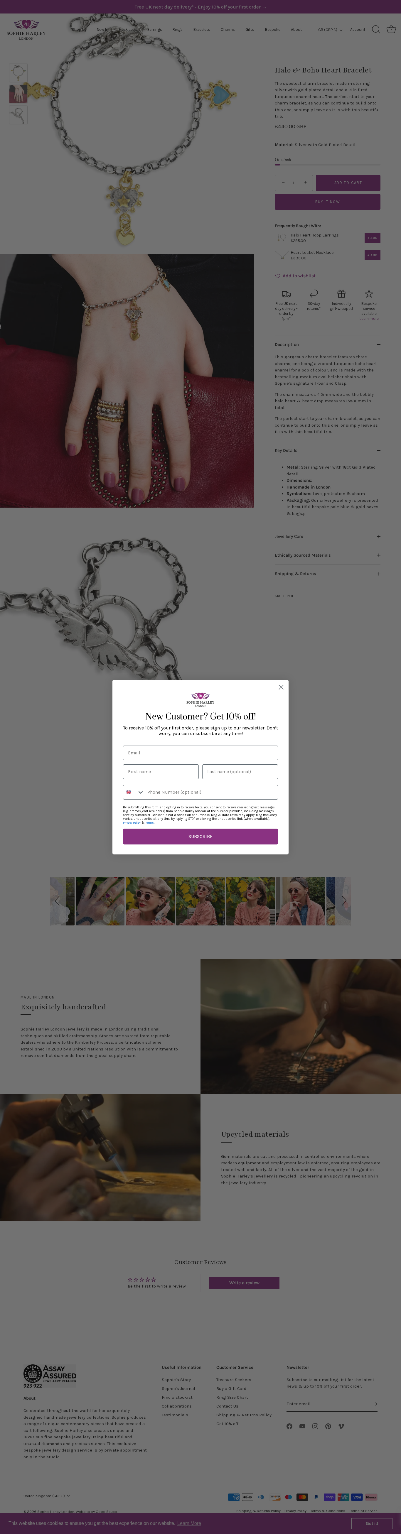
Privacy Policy (132, 823)
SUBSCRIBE (200, 836)
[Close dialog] (281, 687)
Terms (149, 823)
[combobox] (133, 792)
